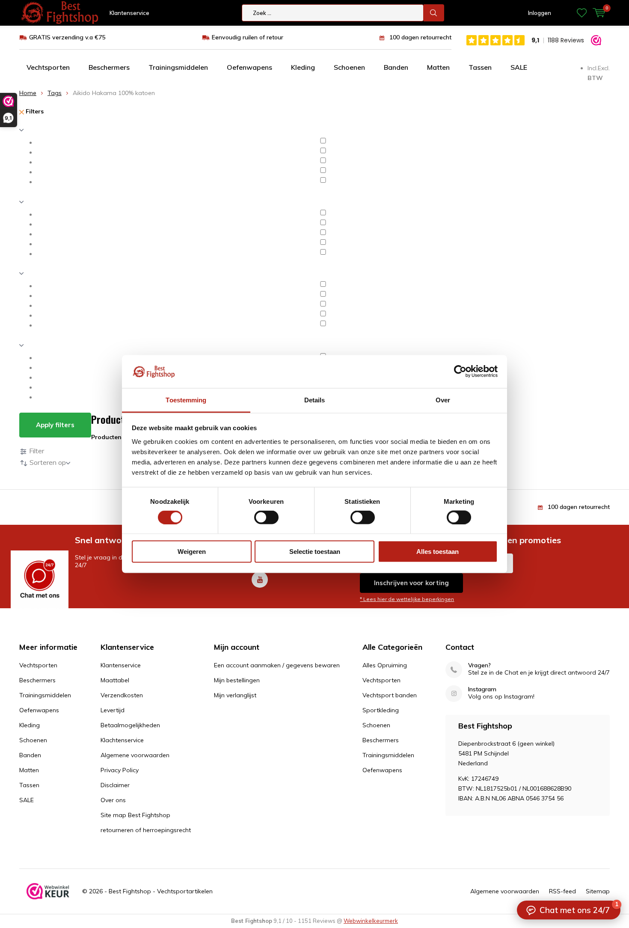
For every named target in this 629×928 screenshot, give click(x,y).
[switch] (266, 517)
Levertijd (113, 710)
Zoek (434, 12)
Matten (438, 67)
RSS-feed (562, 891)
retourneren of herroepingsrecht (146, 830)
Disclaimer (115, 785)
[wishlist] (582, 13)
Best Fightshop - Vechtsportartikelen (161, 891)
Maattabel (115, 680)
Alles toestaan (437, 551)
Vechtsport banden (389, 695)
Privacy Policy (120, 770)
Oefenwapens (249, 67)
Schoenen (349, 67)
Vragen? (479, 665)
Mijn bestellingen (237, 680)
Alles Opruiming (384, 665)
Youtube (260, 579)
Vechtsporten (48, 67)
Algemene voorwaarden (135, 755)
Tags (54, 93)
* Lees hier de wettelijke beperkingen (407, 599)
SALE (518, 67)
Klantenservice (129, 12)
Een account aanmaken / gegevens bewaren (277, 665)
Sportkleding (380, 710)
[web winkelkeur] (48, 891)
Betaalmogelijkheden (130, 725)
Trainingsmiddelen (178, 67)
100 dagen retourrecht (420, 37)
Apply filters (55, 425)
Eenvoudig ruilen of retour (247, 37)
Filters (34, 111)
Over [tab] (443, 399)
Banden (396, 67)
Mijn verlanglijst (235, 695)
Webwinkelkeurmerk (371, 920)
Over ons (113, 800)
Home (27, 93)
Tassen (480, 67)
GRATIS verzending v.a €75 (67, 37)
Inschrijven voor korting (411, 583)
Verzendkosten (122, 695)
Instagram (482, 689)
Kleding (303, 67)
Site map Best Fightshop (135, 815)
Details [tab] (314, 399)
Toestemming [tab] (186, 399)
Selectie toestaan (314, 551)
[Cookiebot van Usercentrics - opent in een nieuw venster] (460, 371)
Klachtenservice (122, 740)
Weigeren (192, 551)
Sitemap (598, 891)
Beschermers (109, 67)
